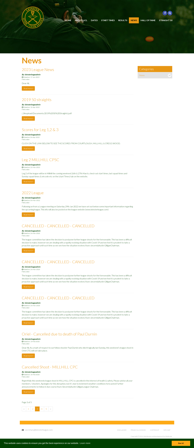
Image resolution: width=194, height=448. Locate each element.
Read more (27, 88)
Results (122, 20)
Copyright (154, 430)
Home (68, 20)
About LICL (81, 20)
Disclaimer (121, 430)
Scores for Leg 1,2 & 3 (40, 129)
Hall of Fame (148, 20)
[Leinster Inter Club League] (33, 17)
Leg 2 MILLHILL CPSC (40, 159)
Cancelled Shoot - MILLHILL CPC (50, 366)
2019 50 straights (36, 99)
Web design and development (153, 436)
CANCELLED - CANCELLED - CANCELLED (58, 225)
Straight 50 (165, 20)
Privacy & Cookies (138, 430)
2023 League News (38, 69)
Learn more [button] (85, 443)
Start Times (108, 20)
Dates (94, 20)
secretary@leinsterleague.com (38, 429)
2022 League (33, 192)
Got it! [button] (181, 443)
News (134, 20)
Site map (167, 430)
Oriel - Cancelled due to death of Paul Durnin (59, 334)
